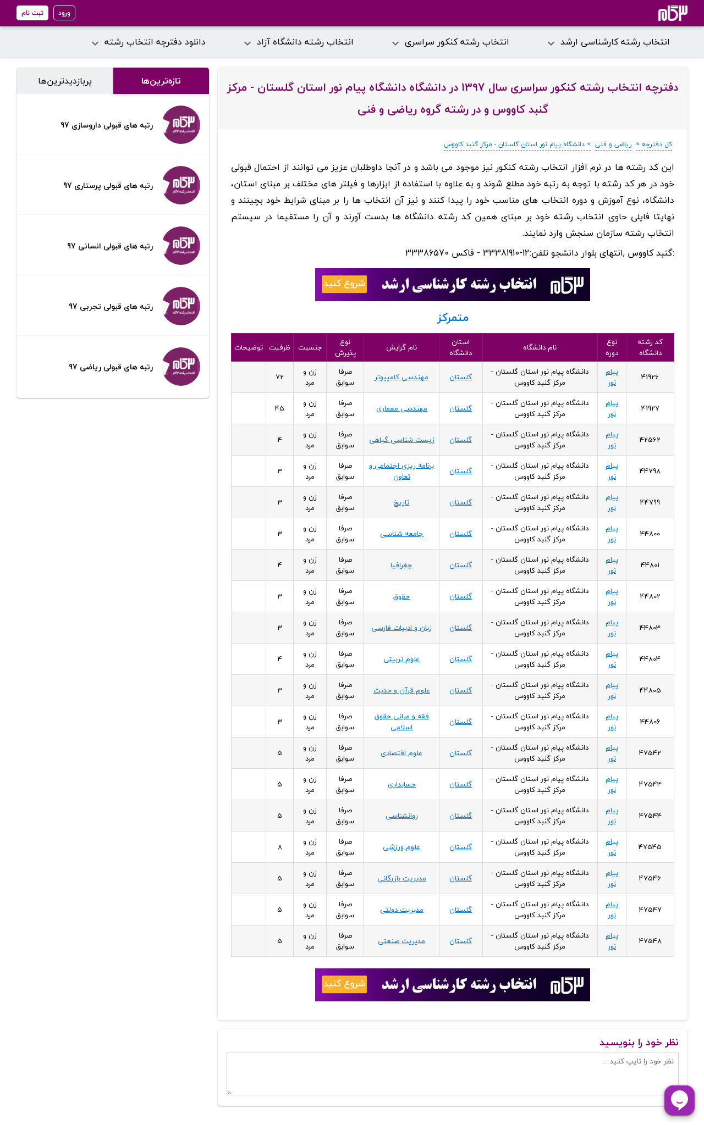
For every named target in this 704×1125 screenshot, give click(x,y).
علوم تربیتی (401, 659)
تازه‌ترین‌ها (161, 80)
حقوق (401, 596)
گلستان (460, 377)
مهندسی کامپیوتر (401, 377)
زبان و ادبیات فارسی (401, 628)
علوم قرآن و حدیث (401, 690)
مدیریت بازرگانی (401, 878)
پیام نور (612, 377)
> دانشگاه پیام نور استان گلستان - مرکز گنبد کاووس (517, 144)
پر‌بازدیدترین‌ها (65, 80)
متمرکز (453, 317)
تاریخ (401, 502)
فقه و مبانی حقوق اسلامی (402, 721)
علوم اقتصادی (401, 753)
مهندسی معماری (401, 408)
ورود (64, 13)
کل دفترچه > (654, 144)
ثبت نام (32, 13)
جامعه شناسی (402, 534)
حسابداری (402, 784)
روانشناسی (402, 816)
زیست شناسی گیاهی (402, 440)
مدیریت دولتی (402, 910)
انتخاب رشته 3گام (658, 13)
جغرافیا (402, 565)
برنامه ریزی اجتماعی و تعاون (401, 471)
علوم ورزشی (401, 847)
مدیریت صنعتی (401, 941)
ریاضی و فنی (613, 144)
